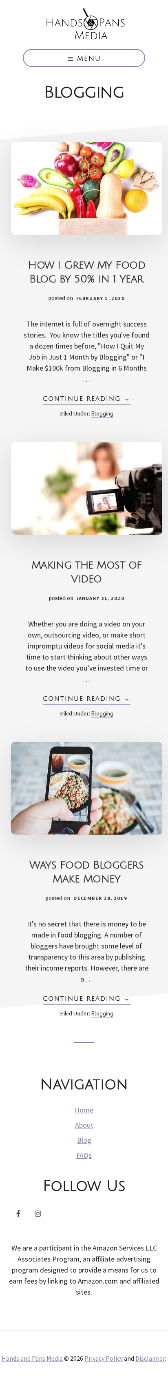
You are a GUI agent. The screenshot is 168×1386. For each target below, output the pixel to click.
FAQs (84, 1155)
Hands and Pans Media (84, 24)
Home (84, 1110)
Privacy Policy (103, 1358)
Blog (84, 1140)
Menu (89, 58)
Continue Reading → (86, 400)
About (84, 1125)
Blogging (102, 413)
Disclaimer (150, 1358)
